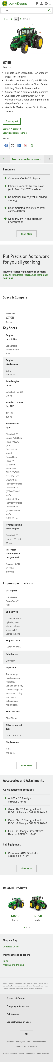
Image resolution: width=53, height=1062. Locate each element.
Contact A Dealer (11, 128)
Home (6, 19)
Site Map (10, 1041)
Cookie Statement (39, 1041)
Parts (5, 960)
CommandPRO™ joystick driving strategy (27, 198)
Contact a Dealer (11, 946)
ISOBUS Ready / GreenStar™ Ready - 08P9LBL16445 (26, 832)
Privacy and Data (23, 1041)
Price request (12, 121)
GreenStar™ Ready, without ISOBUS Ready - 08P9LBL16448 (27, 822)
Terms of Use (21, 1046)
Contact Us (32, 1046)
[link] (46, 3)
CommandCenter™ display (24, 178)
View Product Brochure (14, 132)
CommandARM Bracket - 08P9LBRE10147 (23, 855)
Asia (26, 1033)
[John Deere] (16, 3)
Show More (26, 233)
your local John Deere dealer (18, 988)
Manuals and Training (13, 964)
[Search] (49, 10)
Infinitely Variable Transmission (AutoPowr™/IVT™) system (26, 187)
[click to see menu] (50, 3)
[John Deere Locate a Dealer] (36, 3)
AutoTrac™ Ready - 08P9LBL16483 (19, 800)
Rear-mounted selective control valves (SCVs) (26, 209)
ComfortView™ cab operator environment (25, 220)
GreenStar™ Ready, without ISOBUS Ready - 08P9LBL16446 (27, 811)
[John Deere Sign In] (41, 3)
